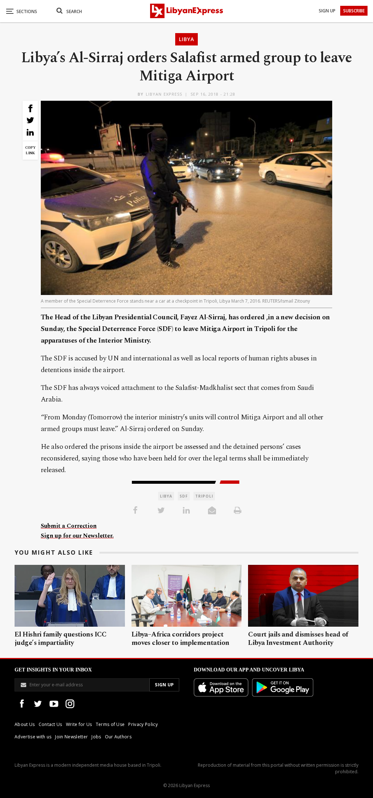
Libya (186, 39)
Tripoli (204, 496)
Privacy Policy (142, 724)
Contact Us (50, 724)
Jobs (96, 737)
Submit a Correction (69, 526)
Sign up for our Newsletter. (77, 535)
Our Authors (118, 737)
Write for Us (79, 724)
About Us (25, 724)
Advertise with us (33, 737)
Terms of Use (110, 724)
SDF (184, 496)
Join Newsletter (71, 737)
